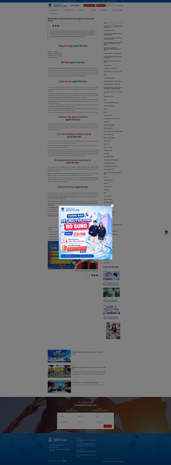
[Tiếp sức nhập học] (85, 232)
